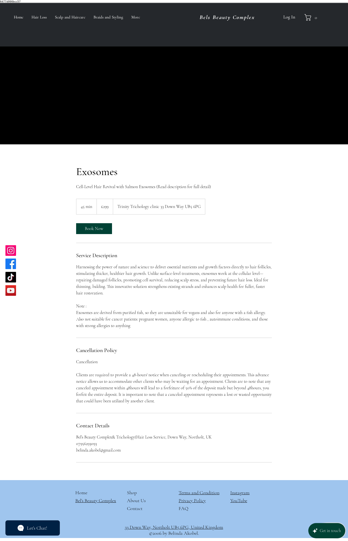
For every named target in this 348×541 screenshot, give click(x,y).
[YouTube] (10, 290)
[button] (312, 17)
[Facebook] (10, 264)
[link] (94, 228)
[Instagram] (10, 250)
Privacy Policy (192, 500)
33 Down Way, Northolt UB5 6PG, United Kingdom (174, 527)
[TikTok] (10, 277)
